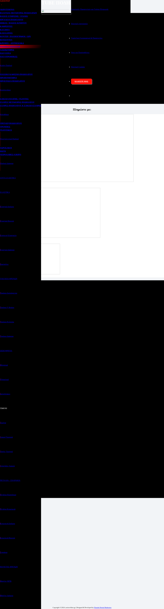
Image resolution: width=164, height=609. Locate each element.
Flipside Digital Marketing (102, 607)
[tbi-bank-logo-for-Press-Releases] (67, 181)
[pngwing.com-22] (50, 237)
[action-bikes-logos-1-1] (56, 14)
